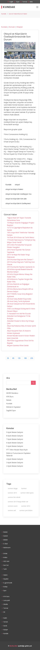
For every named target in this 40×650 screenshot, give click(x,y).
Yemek (5, 622)
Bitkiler (5, 540)
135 (19, 358)
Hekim (5, 575)
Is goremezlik (7, 582)
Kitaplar (20, 27)
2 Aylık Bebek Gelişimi (14, 466)
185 (25, 358)
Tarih (5, 569)
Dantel (5, 536)
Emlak (5, 553)
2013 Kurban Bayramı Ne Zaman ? (20, 259)
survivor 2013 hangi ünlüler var (18, 502)
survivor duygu (13, 488)
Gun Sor (6, 565)
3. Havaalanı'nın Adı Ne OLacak (19, 313)
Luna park (6, 600)
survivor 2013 (12, 493)
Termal (5, 608)
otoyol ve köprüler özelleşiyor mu (18, 194)
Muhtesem (6, 547)
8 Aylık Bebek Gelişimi (14, 436)
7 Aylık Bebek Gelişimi (14, 439)
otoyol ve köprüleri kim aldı (16, 199)
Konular (12, 27)
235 (31, 358)
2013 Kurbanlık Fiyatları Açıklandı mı (21, 267)
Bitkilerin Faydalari (13, 407)
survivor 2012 (25, 506)
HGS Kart (6, 561)
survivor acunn (13, 506)
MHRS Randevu (12, 393)
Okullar (5, 604)
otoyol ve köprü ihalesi (14, 189)
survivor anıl (12, 510)
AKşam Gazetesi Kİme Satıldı (18, 345)
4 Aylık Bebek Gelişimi (14, 459)
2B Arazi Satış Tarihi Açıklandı (18, 301)
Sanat (5, 625)
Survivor (24, 488)
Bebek (8, 400)
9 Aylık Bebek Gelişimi (14, 432)
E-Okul (5, 543)
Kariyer (5, 629)
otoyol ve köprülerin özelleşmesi (18, 203)
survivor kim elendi (14, 497)
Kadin (5, 618)
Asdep (5, 586)
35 (8, 358)
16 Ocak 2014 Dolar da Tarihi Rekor (20, 237)
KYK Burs (9, 396)
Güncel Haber (13, 14)
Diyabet (5, 579)
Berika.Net (14, 646)
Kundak (9, 7)
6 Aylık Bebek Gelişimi (14, 443)
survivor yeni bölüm (25, 510)
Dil (4, 612)
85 (13, 358)
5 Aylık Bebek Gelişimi (14, 446)
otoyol (17, 184)
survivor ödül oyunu (27, 493)
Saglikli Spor (11, 410)
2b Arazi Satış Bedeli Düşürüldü (19, 299)
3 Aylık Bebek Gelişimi (14, 462)
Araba (5, 557)
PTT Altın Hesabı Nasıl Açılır (17, 450)
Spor (4, 590)
